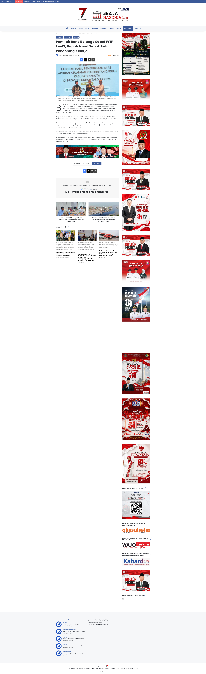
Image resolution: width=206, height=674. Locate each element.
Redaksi (81, 668)
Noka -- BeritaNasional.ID (65, 55)
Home (58, 34)
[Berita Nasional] (103, 15)
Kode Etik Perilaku (115, 668)
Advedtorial (64, 34)
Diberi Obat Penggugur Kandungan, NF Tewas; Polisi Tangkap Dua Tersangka (43, 1)
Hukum (81, 28)
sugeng (65, 637)
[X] (85, 59)
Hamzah (65, 622)
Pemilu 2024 (103, 28)
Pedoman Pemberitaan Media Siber (129, 668)
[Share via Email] (89, 59)
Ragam (94, 28)
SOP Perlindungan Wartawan (91, 668)
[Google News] (83, 189)
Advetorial (127, 28)
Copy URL (96, 163)
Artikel (112, 28)
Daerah (119, 28)
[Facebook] (81, 59)
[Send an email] (71, 55)
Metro (87, 28)
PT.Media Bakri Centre (114, 666)
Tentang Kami (74, 668)
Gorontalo (76, 37)
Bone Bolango (68, 37)
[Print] (93, 59)
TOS (69, 668)
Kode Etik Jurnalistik (104, 668)
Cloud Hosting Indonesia (69, 629)
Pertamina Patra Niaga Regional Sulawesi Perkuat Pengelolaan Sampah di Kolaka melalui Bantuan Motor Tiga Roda (65, 255)
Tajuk (136, 28)
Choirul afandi (67, 651)
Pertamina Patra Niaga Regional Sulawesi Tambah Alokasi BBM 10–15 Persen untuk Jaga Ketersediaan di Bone (109, 253)
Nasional (73, 28)
